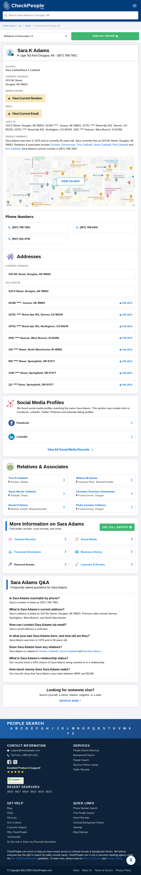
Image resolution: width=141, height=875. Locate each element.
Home (76, 870)
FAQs (10, 813)
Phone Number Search (85, 808)
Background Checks (84, 755)
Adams (28, 26)
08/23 (49, 791)
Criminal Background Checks (88, 822)
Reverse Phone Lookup (85, 764)
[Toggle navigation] (134, 5)
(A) (20, 26)
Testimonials (14, 837)
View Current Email (25, 113)
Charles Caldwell (48, 651)
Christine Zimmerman (62, 144)
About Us (87, 870)
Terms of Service (92, 858)
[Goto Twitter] (15, 762)
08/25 (33, 791)
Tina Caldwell (84, 144)
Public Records (81, 769)
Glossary (12, 817)
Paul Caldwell (120, 144)
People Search (9, 26)
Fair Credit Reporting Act (24, 858)
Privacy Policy (114, 858)
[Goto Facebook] (9, 762)
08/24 (41, 791)
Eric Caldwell (13, 148)
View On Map (70, 181)
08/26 (25, 791)
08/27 (18, 791)
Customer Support (16, 827)
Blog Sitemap (80, 832)
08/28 (10, 791)
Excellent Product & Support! (23, 768)
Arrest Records (81, 817)
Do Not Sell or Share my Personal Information (31, 841)
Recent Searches (23, 787)
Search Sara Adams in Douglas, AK (29, 15)
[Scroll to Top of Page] (130, 860)
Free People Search (83, 813)
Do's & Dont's (14, 822)
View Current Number (26, 98)
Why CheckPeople (17, 832)
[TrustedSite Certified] (15, 780)
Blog (9, 808)
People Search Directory (86, 750)
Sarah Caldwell (102, 144)
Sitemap (77, 827)
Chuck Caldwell (68, 651)
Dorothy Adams (92, 651)
